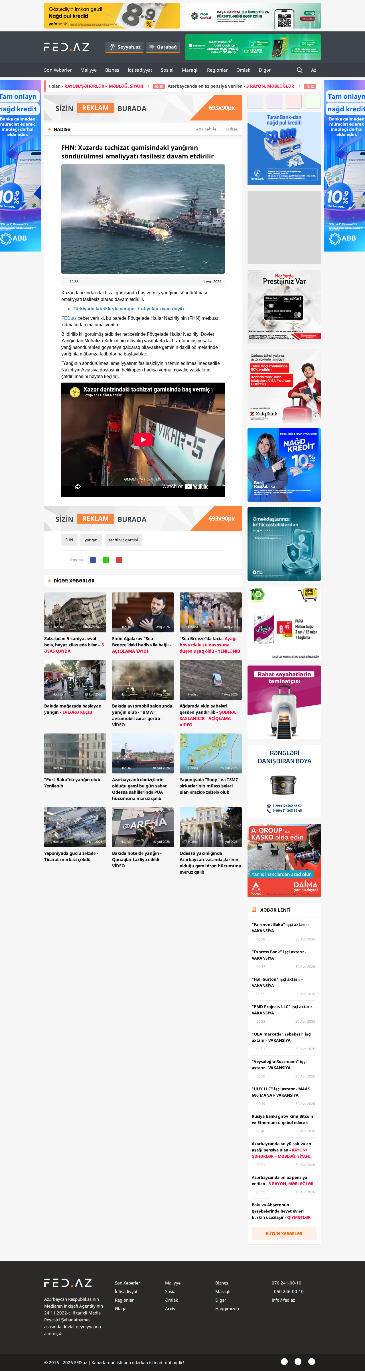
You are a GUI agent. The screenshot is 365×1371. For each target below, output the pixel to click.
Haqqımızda (227, 1308)
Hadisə (231, 129)
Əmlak (243, 70)
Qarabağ (167, 47)
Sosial (167, 70)
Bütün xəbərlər (284, 1233)
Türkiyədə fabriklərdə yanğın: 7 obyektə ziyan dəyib (128, 308)
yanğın (91, 539)
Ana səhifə (206, 129)
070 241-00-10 (286, 1283)
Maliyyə (88, 70)
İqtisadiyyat (140, 70)
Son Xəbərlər (58, 70)
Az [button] (314, 70)
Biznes (112, 70)
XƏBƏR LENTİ (275, 910)
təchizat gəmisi (123, 539)
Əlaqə (120, 1308)
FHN (69, 539)
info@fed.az (283, 1300)
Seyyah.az (129, 47)
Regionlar (217, 70)
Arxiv (170, 1308)
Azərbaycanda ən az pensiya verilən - (154, 86)
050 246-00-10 (288, 1291)
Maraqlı (190, 70)
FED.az (69, 318)
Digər (265, 70)
